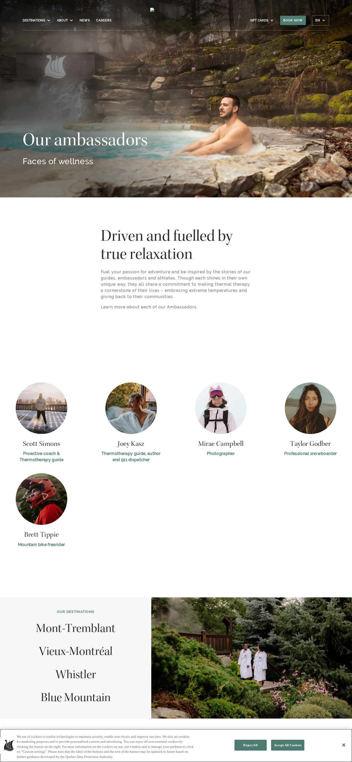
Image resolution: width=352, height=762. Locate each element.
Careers (104, 20)
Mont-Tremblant (75, 629)
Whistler (75, 675)
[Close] (343, 745)
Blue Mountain (76, 698)
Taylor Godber (310, 444)
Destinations (34, 20)
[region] (176, 745)
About (62, 20)
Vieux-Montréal (76, 652)
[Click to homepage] (176, 23)
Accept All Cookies (287, 745)
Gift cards (259, 20)
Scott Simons (41, 444)
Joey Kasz (131, 444)
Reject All (250, 745)
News (85, 20)
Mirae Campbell (221, 444)
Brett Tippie (41, 535)
